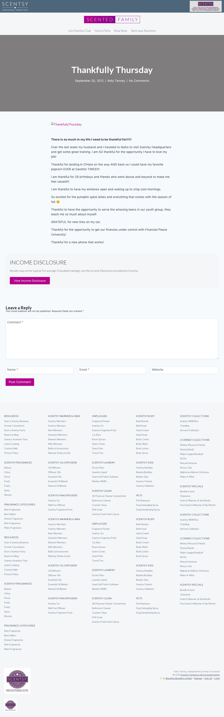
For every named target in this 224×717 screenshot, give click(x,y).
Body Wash (142, 443)
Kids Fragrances (12, 523)
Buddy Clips (142, 476)
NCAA (183, 458)
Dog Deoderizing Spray (148, 509)
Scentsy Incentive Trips (16, 439)
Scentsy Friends (144, 481)
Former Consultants (14, 425)
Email (84, 369)
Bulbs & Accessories (58, 448)
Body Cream (142, 439)
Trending (184, 425)
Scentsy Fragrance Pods (60, 509)
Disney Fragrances (13, 518)
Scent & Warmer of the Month (195, 500)
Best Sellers (10, 514)
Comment (15, 322)
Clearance (185, 496)
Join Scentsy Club (79, 31)
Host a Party (102, 31)
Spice (7, 490)
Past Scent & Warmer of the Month (197, 505)
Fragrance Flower (101, 421)
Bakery (7, 467)
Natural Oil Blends (57, 485)
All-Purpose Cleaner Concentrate (109, 496)
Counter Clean (99, 505)
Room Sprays (99, 439)
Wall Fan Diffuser (56, 505)
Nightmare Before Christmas (194, 472)
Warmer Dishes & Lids (59, 453)
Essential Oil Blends (58, 481)
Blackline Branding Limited (179, 678)
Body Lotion (142, 448)
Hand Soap (141, 434)
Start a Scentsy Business (16, 421)
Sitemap (198, 678)
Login (217, 678)
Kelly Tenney (116, 80)
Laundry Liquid (99, 472)
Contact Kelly (11, 448)
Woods (8, 494)
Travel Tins (97, 453)
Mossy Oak (186, 467)
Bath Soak (141, 425)
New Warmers (55, 430)
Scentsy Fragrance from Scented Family (200, 674)
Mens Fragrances (13, 527)
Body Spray (142, 453)
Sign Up (208, 678)
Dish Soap (97, 509)
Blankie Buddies (144, 472)
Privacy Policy (11, 453)
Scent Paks (97, 448)
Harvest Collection (189, 430)
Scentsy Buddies (144, 467)
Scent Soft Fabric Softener (105, 476)
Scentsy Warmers (57, 425)
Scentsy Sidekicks (145, 485)
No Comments (139, 80)
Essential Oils (55, 476)
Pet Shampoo (143, 500)
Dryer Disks (98, 467)
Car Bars (96, 434)
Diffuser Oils (54, 472)
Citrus (7, 472)
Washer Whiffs (99, 481)
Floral (7, 476)
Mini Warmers (55, 443)
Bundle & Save (187, 491)
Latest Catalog (11, 443)
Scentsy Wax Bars (57, 421)
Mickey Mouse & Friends (192, 445)
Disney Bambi (187, 449)
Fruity (7, 485)
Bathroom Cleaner (101, 500)
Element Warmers (57, 439)
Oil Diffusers (54, 467)
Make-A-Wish (187, 476)
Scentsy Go (54, 500)
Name (12, 369)
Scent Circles (98, 443)
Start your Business (143, 31)
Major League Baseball (191, 454)
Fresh (7, 481)
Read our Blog (11, 434)
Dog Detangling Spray (147, 505)
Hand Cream (142, 430)
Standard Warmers (57, 434)
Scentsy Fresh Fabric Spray (105, 514)
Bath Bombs (142, 421)
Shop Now (120, 31)
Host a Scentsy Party (14, 430)
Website (157, 369)
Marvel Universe (188, 463)
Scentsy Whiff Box (189, 421)
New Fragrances (12, 509)
